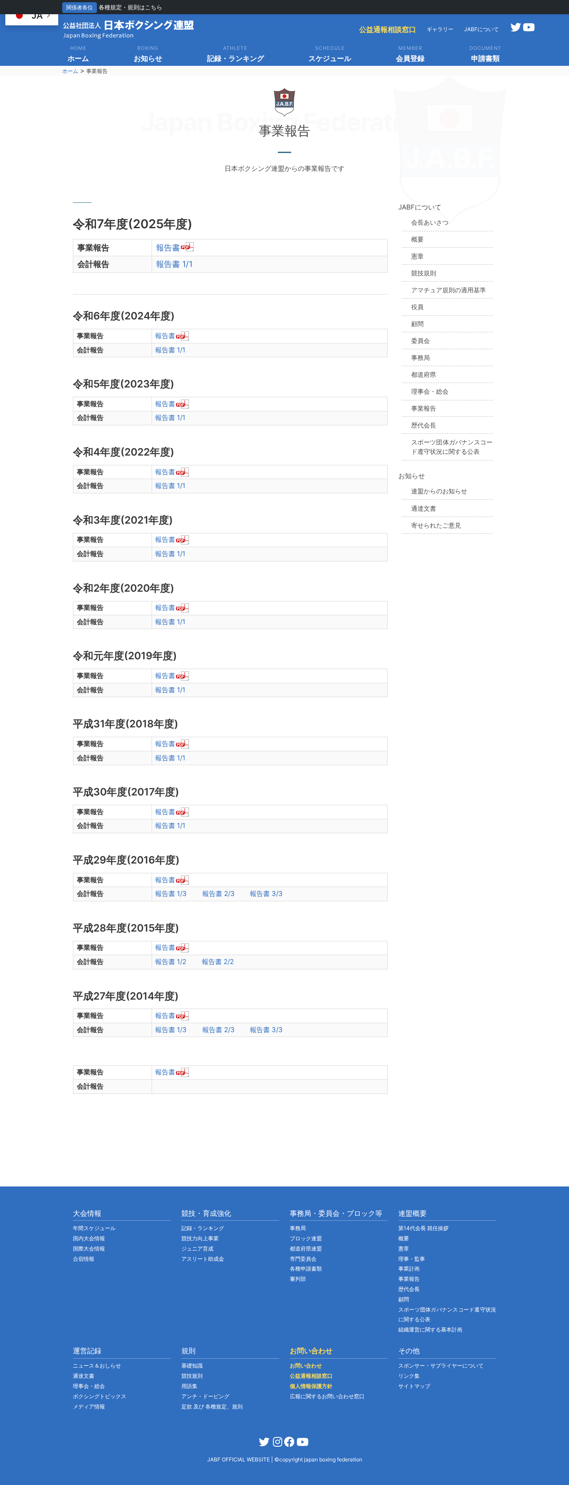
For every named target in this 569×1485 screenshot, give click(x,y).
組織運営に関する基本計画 (430, 1329)
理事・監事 (411, 1258)
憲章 (417, 256)
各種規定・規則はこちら (130, 7)
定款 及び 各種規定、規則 (212, 1406)
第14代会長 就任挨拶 (423, 1228)
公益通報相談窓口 (387, 29)
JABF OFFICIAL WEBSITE (239, 1459)
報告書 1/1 (174, 264)
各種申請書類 (306, 1268)
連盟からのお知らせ (439, 491)
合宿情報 (83, 1258)
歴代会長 (423, 425)
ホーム (70, 71)
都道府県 (423, 374)
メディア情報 (89, 1406)
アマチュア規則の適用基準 (448, 290)
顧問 (417, 323)
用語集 (189, 1386)
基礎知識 (192, 1365)
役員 (417, 307)
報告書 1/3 (171, 893)
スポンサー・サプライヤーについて (441, 1365)
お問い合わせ (306, 1365)
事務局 (420, 357)
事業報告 (423, 408)
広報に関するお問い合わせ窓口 (327, 1396)
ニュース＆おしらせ (97, 1365)
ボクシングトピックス (99, 1396)
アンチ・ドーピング (205, 1396)
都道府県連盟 (306, 1248)
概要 (417, 239)
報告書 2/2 (218, 961)
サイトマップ (414, 1386)
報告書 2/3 (218, 893)
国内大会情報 (89, 1238)
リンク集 (409, 1375)
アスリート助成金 (202, 1258)
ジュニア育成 (197, 1248)
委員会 (420, 340)
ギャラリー (440, 29)
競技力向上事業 (200, 1238)
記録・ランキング (202, 1228)
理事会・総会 (430, 391)
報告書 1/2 (170, 961)
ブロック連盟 (306, 1238)
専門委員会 (303, 1258)
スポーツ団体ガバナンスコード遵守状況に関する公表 (452, 447)
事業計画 (409, 1268)
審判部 (298, 1278)
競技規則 (423, 273)
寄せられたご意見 (436, 525)
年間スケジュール (94, 1228)
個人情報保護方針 (311, 1386)
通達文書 (423, 508)
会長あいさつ (430, 222)
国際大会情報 (89, 1248)
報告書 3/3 (266, 893)
